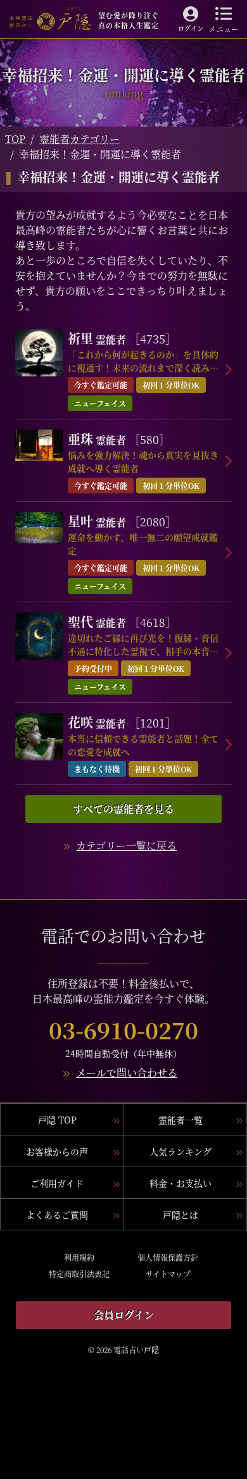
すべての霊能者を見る (123, 808)
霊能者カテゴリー (79, 139)
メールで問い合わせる (126, 1072)
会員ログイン (124, 1315)
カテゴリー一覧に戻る (126, 845)
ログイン (190, 28)
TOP (15, 139)
